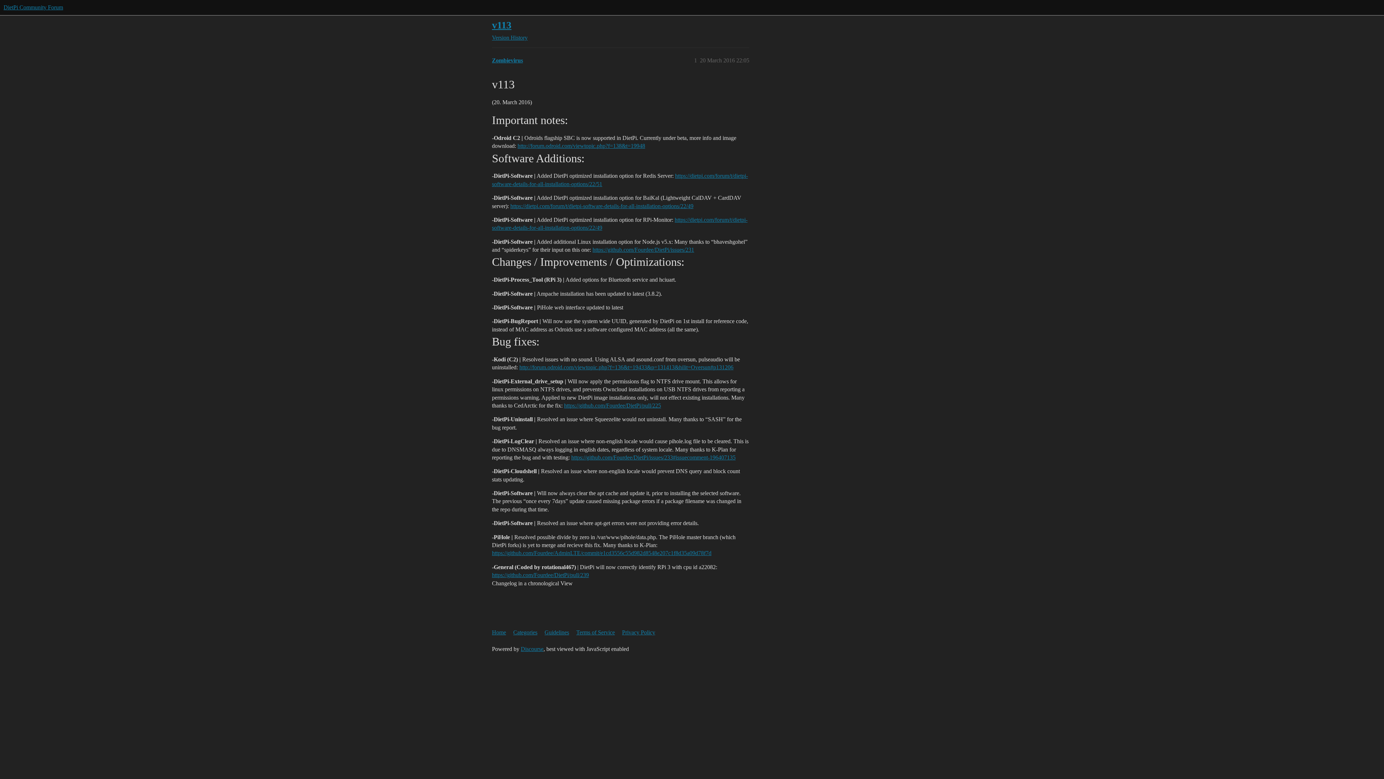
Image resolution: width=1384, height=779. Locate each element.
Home (499, 632)
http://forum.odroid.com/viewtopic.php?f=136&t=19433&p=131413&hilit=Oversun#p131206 (626, 367)
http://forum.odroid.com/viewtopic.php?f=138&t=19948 (581, 146)
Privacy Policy (638, 632)
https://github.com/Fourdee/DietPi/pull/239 (540, 575)
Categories (525, 632)
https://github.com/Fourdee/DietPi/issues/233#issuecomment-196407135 (653, 457)
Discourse (532, 649)
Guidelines (557, 632)
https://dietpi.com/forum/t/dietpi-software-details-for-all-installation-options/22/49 (601, 206)
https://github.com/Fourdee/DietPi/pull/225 (612, 405)
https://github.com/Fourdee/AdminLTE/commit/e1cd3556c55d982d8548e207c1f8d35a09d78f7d (601, 553)
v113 (501, 25)
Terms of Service (595, 632)
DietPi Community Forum (33, 7)
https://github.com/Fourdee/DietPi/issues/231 (643, 250)
